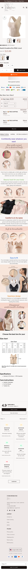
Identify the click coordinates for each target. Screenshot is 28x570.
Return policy (10, 540)
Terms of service (11, 534)
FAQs (8, 522)
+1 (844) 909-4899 (11, 506)
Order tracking (10, 519)
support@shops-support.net (13, 508)
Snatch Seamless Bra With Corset (7, 436)
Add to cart (14, 567)
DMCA (8, 525)
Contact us (9, 517)
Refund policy (10, 542)
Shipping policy (10, 537)
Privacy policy (10, 532)
